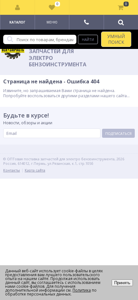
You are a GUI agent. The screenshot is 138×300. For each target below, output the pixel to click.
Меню (52, 22)
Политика (82, 290)
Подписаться (118, 133)
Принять (122, 282)
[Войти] (17, 7)
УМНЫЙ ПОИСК (116, 39)
